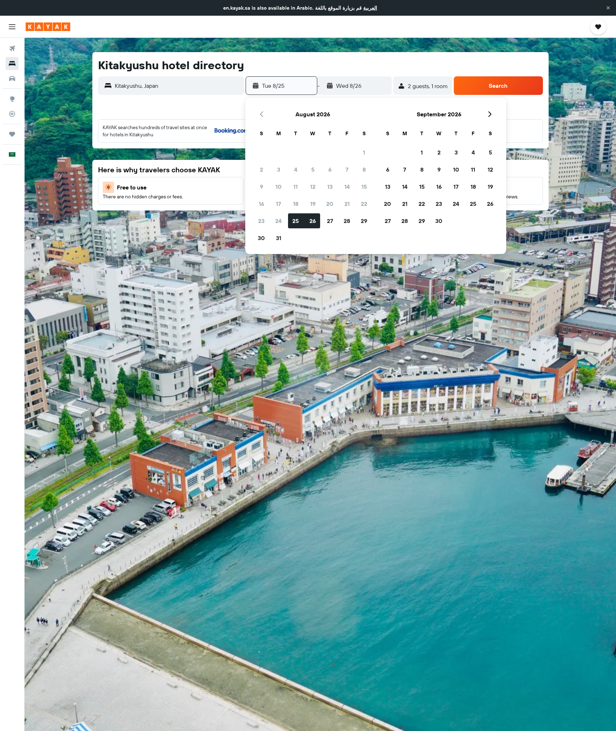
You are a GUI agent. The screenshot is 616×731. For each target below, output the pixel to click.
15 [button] (364, 186)
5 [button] (312, 169)
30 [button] (261, 238)
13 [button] (330, 186)
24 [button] (278, 220)
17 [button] (278, 203)
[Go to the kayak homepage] (48, 26)
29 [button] (364, 220)
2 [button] (261, 169)
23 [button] (261, 220)
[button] (608, 8)
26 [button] (312, 220)
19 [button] (312, 203)
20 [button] (329, 203)
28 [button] (347, 220)
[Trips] (12, 134)
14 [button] (347, 186)
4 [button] (295, 169)
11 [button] (295, 186)
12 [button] (312, 186)
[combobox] (178, 86)
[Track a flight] (12, 114)
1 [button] (364, 152)
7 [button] (346, 169)
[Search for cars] (12, 78)
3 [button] (278, 169)
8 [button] (364, 169)
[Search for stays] (12, 63)
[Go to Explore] (12, 99)
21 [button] (347, 203)
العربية (370, 8)
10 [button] (279, 186)
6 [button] (330, 169)
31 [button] (278, 238)
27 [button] (330, 220)
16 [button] (261, 203)
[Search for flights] (12, 48)
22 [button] (364, 203)
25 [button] (295, 220)
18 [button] (295, 203)
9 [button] (261, 186)
